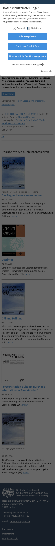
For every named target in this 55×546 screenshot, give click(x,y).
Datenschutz (46, 71)
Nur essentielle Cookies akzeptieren (27, 56)
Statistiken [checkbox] (36, 28)
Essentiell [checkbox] (21, 28)
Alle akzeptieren (27, 36)
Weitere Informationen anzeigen (26, 64)
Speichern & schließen (27, 46)
